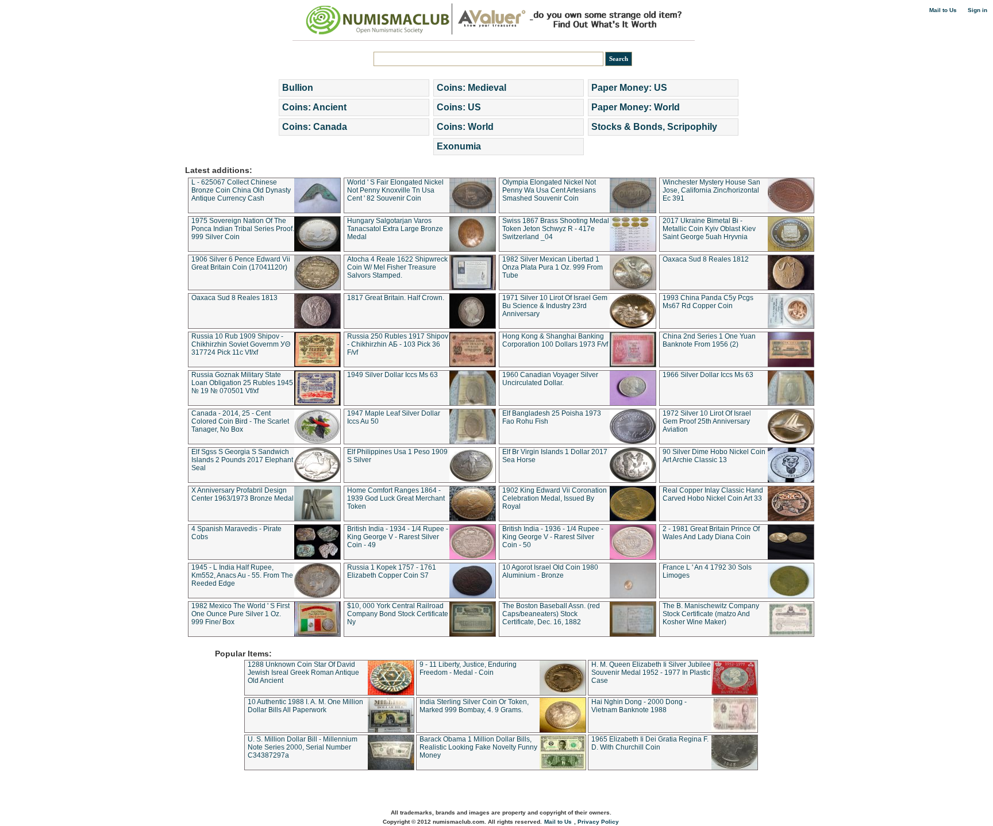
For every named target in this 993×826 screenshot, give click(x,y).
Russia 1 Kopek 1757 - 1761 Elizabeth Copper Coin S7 (391, 571)
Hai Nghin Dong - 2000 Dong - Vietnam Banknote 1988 (639, 706)
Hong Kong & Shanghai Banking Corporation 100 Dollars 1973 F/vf (555, 340)
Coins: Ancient (314, 107)
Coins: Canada (314, 127)
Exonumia (459, 146)
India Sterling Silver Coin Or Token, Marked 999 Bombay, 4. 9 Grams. (474, 706)
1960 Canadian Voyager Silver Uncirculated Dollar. (550, 379)
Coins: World (465, 127)
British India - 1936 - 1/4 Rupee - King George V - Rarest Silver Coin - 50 (552, 537)
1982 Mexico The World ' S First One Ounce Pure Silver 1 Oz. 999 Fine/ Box (240, 614)
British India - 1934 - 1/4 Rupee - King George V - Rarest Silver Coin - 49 (397, 537)
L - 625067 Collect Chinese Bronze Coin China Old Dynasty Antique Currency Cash (241, 190)
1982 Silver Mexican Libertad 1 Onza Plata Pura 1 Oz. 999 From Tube (552, 267)
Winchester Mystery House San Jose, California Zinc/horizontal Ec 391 (711, 190)
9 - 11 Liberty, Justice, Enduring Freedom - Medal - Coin (468, 668)
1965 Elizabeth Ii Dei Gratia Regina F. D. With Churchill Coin (650, 743)
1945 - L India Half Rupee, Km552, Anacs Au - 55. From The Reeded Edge (242, 575)
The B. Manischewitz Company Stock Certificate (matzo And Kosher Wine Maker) (711, 614)
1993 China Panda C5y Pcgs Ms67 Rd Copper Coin (708, 302)
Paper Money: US (629, 88)
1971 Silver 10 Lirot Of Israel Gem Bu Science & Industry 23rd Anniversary (554, 306)
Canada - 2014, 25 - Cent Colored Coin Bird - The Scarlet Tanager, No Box (240, 421)
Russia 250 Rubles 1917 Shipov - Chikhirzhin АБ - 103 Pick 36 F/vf (397, 344)
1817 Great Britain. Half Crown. (395, 298)
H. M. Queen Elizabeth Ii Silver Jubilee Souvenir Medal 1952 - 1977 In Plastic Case (651, 672)
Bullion (297, 88)
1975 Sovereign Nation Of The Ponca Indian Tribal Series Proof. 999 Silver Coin (242, 229)
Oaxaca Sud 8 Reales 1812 (706, 259)
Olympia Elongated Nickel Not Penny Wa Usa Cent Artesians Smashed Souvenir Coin (549, 190)
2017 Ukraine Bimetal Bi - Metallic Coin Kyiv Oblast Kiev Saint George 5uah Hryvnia (709, 229)
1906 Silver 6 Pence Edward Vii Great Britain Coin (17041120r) (240, 263)
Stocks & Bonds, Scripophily (654, 127)
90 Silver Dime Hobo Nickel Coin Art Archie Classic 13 (714, 456)
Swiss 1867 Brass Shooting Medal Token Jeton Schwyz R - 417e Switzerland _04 (555, 229)
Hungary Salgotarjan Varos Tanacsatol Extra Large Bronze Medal (395, 229)
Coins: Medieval (471, 88)
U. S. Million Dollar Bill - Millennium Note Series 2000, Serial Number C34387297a (302, 747)
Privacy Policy (598, 822)
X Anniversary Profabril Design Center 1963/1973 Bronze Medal (242, 494)
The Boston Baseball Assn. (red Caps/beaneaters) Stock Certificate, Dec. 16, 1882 (551, 614)
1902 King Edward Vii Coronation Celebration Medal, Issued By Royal (554, 498)
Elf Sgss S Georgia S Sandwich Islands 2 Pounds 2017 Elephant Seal (242, 460)
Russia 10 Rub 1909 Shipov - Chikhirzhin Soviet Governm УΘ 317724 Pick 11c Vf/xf (240, 344)
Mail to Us (943, 10)
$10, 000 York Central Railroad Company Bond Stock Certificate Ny (397, 614)
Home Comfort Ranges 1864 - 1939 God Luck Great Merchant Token (396, 498)
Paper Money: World (635, 107)
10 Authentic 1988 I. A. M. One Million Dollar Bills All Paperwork (305, 706)
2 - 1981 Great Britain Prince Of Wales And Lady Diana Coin (711, 533)
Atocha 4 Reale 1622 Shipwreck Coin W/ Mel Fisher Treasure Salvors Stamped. (397, 267)
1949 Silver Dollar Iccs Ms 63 (392, 375)
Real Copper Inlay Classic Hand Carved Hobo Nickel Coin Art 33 (713, 494)
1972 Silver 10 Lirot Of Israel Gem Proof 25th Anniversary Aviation (707, 421)
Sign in (977, 10)
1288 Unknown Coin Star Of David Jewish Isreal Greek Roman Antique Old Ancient (303, 672)
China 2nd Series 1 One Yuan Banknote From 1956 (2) (709, 340)
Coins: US (459, 107)
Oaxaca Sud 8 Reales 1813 (234, 298)
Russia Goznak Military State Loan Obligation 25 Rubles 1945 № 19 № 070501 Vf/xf (242, 383)
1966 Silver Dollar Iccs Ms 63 (708, 375)
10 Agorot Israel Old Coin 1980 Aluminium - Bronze (550, 571)
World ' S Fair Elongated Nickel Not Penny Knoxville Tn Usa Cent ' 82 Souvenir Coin (395, 190)
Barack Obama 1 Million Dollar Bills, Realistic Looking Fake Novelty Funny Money (478, 747)
